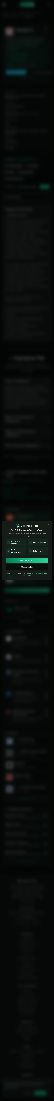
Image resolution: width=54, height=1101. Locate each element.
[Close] (48, 524)
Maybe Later (27, 567)
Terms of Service (37, 573)
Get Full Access (27, 560)
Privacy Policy (27, 576)
